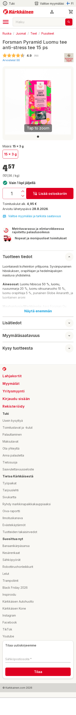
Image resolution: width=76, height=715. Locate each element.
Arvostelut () (11, 60)
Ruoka (7, 33)
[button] (49, 3)
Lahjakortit (12, 376)
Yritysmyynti (13, 391)
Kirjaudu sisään (16, 399)
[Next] (65, 101)
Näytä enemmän (38, 311)
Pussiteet (47, 33)
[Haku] (68, 22)
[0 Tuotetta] (70, 11)
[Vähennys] (22, 196)
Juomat (21, 33)
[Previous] (10, 101)
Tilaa (38, 672)
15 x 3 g (10, 154)
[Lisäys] (22, 191)
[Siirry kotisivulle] (18, 11)
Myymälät (11, 383)
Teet (33, 33)
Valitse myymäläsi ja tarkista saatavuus (34, 216)
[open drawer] (5, 22)
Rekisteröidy (13, 406)
